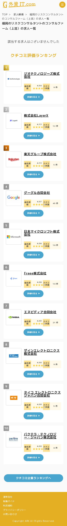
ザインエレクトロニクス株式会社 (42, 352)
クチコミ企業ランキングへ (33, 478)
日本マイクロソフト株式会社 (42, 233)
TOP (4, 14)
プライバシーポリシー (14, 509)
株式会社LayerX (36, 115)
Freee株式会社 (35, 273)
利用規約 (7, 505)
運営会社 (7, 496)
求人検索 (18, 14)
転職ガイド (9, 501)
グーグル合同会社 (37, 192)
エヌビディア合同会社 (40, 312)
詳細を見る (32, 97)
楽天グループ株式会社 (40, 154)
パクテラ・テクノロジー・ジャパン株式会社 (40, 435)
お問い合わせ (10, 514)
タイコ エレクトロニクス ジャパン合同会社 (42, 394)
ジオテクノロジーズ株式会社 (42, 75)
